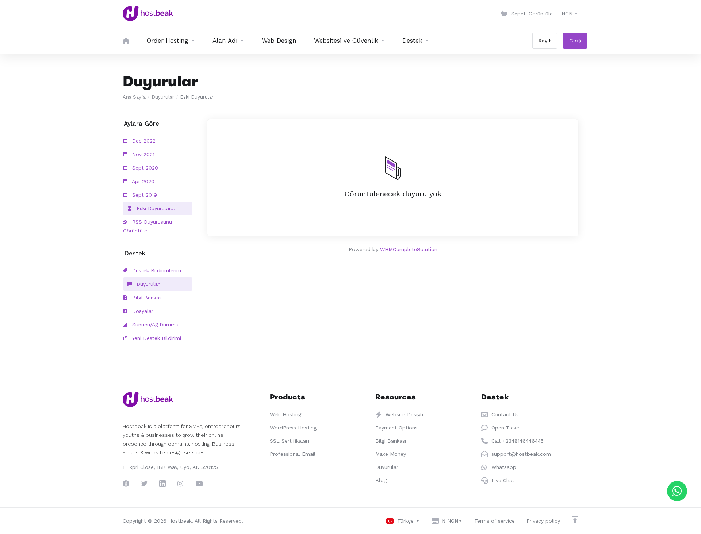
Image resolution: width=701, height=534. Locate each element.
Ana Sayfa (134, 97)
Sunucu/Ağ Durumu (154, 324)
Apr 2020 (142, 181)
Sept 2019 (143, 195)
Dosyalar (141, 311)
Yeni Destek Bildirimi (155, 338)
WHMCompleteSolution (408, 249)
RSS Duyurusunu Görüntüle (147, 226)
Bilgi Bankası (146, 297)
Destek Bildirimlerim (155, 270)
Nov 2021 (142, 154)
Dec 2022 (143, 141)
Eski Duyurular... (155, 208)
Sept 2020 (144, 168)
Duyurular (163, 97)
